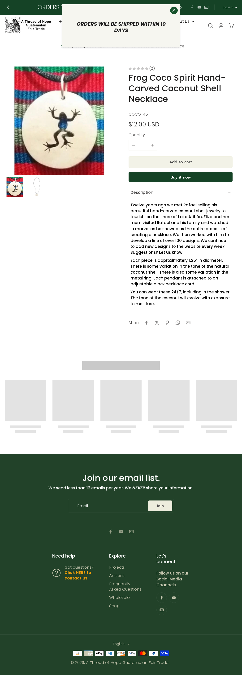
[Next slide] (180, 7)
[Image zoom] (59, 121)
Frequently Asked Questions (125, 586)
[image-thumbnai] (15, 187)
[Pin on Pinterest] (167, 322)
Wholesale (119, 597)
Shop (114, 605)
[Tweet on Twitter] (157, 322)
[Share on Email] (188, 322)
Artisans (117, 575)
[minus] (133, 145)
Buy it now (180, 177)
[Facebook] (192, 7)
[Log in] (221, 25)
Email (82, 505)
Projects (117, 567)
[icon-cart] (231, 25)
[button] (181, 162)
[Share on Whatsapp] (178, 322)
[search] (210, 25)
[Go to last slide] (8, 7)
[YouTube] (199, 7)
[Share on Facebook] (146, 322)
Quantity (137, 135)
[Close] (174, 10)
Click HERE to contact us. (78, 575)
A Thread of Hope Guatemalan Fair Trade (127, 662)
